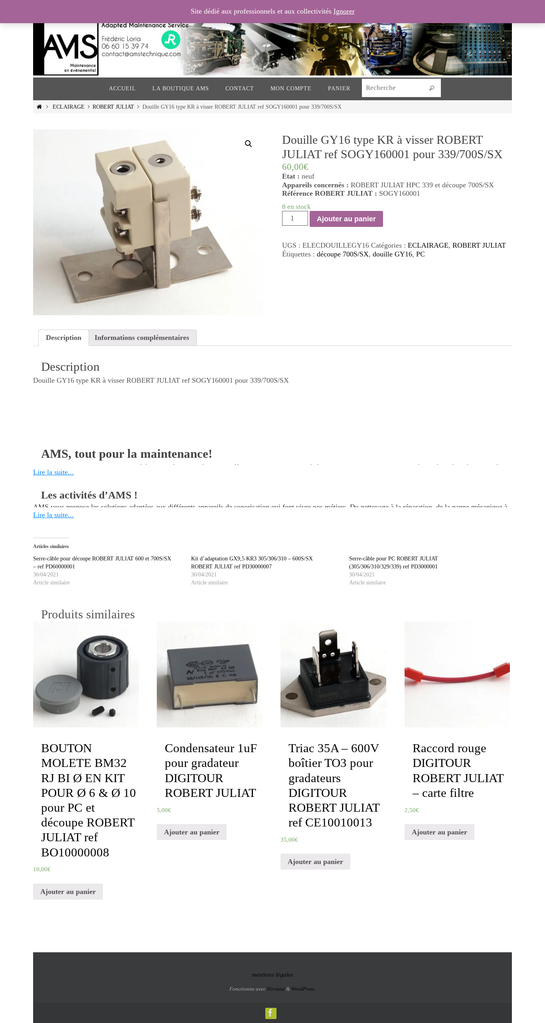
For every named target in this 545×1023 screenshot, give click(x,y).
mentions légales (272, 974)
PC (420, 254)
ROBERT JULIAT (113, 106)
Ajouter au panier (346, 219)
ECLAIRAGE (69, 106)
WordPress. (303, 989)
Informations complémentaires (142, 338)
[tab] (63, 338)
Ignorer (344, 11)
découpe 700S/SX (343, 254)
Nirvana (276, 989)
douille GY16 (392, 254)
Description (63, 338)
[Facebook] (270, 1013)
